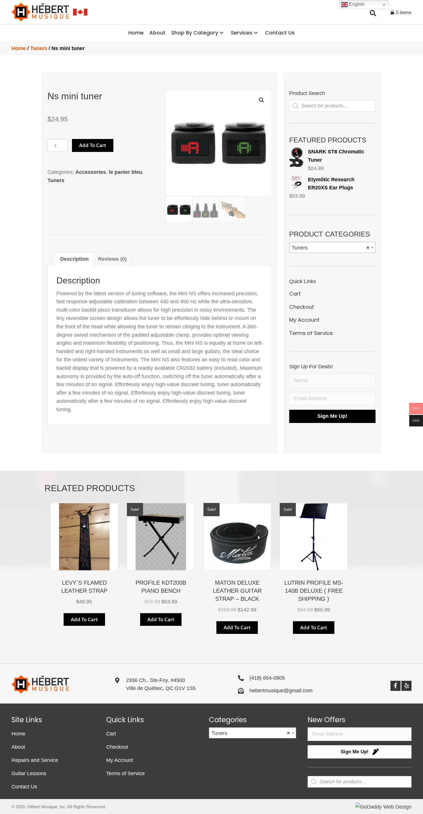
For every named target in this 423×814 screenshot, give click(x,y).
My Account (304, 319)
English (356, 4)
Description (74, 259)
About (18, 747)
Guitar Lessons (29, 773)
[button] (221, 33)
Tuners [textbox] (330, 248)
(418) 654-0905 (267, 678)
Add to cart (92, 145)
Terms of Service (311, 333)
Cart (295, 293)
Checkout (301, 306)
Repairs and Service (35, 760)
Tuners (38, 48)
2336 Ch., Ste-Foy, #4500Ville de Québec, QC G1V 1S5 (161, 684)
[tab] (74, 259)
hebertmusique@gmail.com (281, 690)
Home (19, 48)
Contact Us (24, 787)
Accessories (90, 172)
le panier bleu (125, 172)
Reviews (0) (112, 259)
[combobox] (332, 247)
